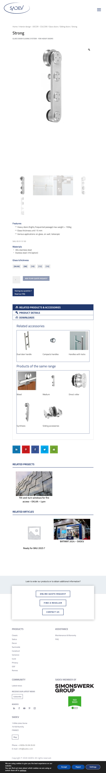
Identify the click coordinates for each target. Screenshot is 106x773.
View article (34, 539)
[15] (47, 266)
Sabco (14, 639)
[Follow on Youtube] (24, 708)
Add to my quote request (36, 278)
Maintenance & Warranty (65, 635)
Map (15, 737)
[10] (32, 266)
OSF (13, 666)
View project (34, 490)
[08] (25, 266)
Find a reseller (53, 602)
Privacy (15, 662)
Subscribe (17, 696)
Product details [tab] (29, 313)
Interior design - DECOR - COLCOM (33, 26)
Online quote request (53, 593)
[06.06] (17, 266)
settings (23, 770)
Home (15, 26)
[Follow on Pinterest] (29, 708)
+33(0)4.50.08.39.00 (26, 745)
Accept (64, 767)
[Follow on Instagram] (35, 708)
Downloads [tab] (26, 317)
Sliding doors (65, 26)
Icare (14, 658)
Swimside (16, 647)
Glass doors (53, 26)
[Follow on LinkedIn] (14, 708)
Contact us (52, 611)
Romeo (15, 670)
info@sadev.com (26, 748)
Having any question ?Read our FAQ (23, 292)
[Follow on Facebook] (19, 708)
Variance (15, 654)
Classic (15, 635)
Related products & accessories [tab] (40, 307)
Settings (93, 767)
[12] (40, 266)
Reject (78, 767)
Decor (14, 643)
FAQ (57, 639)
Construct (16, 650)
